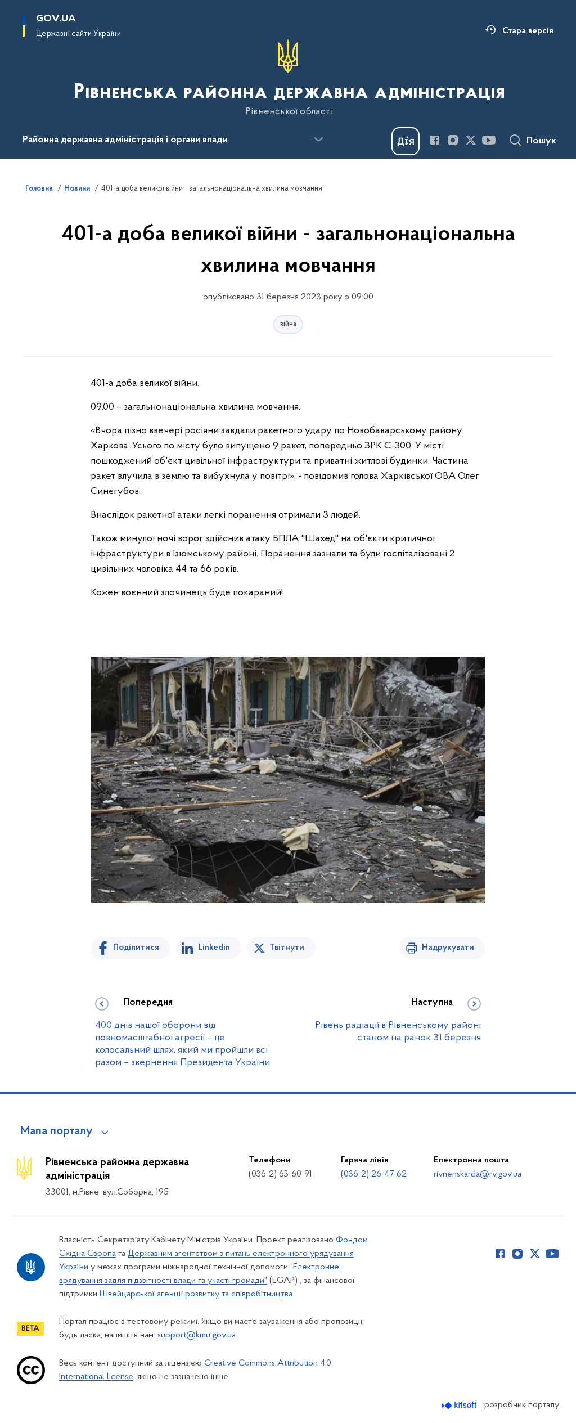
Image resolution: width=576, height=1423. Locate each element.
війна (288, 324)
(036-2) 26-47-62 (374, 1174)
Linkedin (214, 947)
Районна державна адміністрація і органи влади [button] (125, 140)
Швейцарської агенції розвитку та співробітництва (196, 1294)
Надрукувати (448, 947)
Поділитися (136, 947)
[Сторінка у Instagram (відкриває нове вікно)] (453, 140)
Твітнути (286, 947)
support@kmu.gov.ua (197, 1335)
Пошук (541, 141)
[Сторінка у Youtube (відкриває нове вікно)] (489, 140)
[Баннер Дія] (406, 141)
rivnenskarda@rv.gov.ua (477, 1174)
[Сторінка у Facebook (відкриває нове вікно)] (435, 140)
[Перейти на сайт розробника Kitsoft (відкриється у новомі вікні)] (460, 1405)
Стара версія (528, 30)
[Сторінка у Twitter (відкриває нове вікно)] (471, 140)
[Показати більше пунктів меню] (318, 139)
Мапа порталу (56, 1131)
